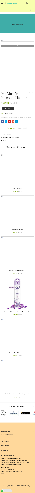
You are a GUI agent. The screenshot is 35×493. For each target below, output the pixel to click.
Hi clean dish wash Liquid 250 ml (29, 93)
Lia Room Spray (17, 188)
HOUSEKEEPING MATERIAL (13, 22)
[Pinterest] (9, 121)
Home (3, 22)
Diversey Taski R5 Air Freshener (17, 353)
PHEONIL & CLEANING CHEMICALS (17, 271)
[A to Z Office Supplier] (10, 3)
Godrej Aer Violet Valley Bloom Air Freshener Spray (17, 312)
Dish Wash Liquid (25, 22)
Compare (17, 114)
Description (11, 128)
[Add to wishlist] (5, 185)
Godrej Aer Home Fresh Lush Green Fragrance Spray (17, 394)
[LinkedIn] (16, 121)
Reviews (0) (22, 128)
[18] (24, 413)
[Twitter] (6, 121)
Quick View (7, 185)
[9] (12, 413)
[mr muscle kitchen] (17, 64)
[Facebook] (2, 121)
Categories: (4, 117)
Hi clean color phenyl (32, 93)
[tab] (12, 128)
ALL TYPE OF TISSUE (17, 230)
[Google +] (13, 121)
